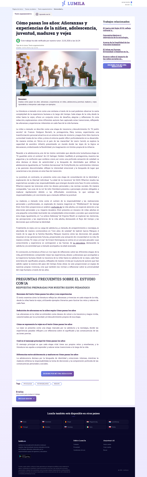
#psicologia (28, 384)
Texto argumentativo (36, 45)
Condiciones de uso (79, 450)
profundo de (56, 207)
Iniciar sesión (126, 2)
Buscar (127, 4)
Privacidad (77, 447)
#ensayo (57, 384)
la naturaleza (79, 243)
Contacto (76, 444)
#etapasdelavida (43, 384)
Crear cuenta (107, 447)
